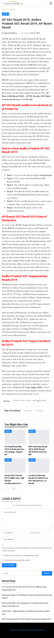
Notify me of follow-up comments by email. (22, 555)
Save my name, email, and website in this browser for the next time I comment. (27, 549)
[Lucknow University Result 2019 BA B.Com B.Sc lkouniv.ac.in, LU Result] (39, 465)
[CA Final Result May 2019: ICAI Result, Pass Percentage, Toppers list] (15, 437)
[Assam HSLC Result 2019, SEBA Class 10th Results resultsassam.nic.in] (15, 465)
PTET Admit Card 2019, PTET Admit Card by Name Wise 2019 (26, 619)
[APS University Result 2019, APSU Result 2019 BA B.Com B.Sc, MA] (39, 437)
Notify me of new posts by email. (17, 560)
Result (5, 14)
